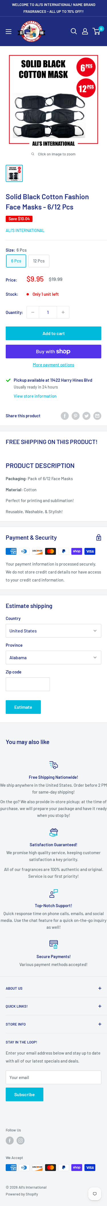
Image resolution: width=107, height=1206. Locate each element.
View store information (35, 395)
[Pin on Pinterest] (76, 415)
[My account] (85, 31)
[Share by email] (97, 415)
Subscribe (24, 1094)
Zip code (13, 671)
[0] (96, 31)
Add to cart (54, 333)
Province (14, 645)
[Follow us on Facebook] (10, 1141)
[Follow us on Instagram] (21, 1141)
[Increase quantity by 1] (63, 312)
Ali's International (25, 230)
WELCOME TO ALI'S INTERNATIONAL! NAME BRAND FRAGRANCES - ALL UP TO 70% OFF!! (53, 8)
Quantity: (14, 312)
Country (13, 618)
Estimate (23, 707)
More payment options (53, 364)
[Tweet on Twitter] (86, 415)
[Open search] (74, 31)
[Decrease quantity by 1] (33, 312)
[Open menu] (8, 31)
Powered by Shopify (22, 1194)
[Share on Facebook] (65, 415)
